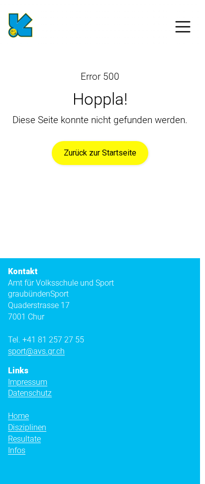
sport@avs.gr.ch (36, 351)
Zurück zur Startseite (100, 153)
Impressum (27, 382)
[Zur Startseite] (20, 27)
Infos (16, 450)
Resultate (24, 439)
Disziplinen (27, 427)
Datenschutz (30, 393)
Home (18, 416)
